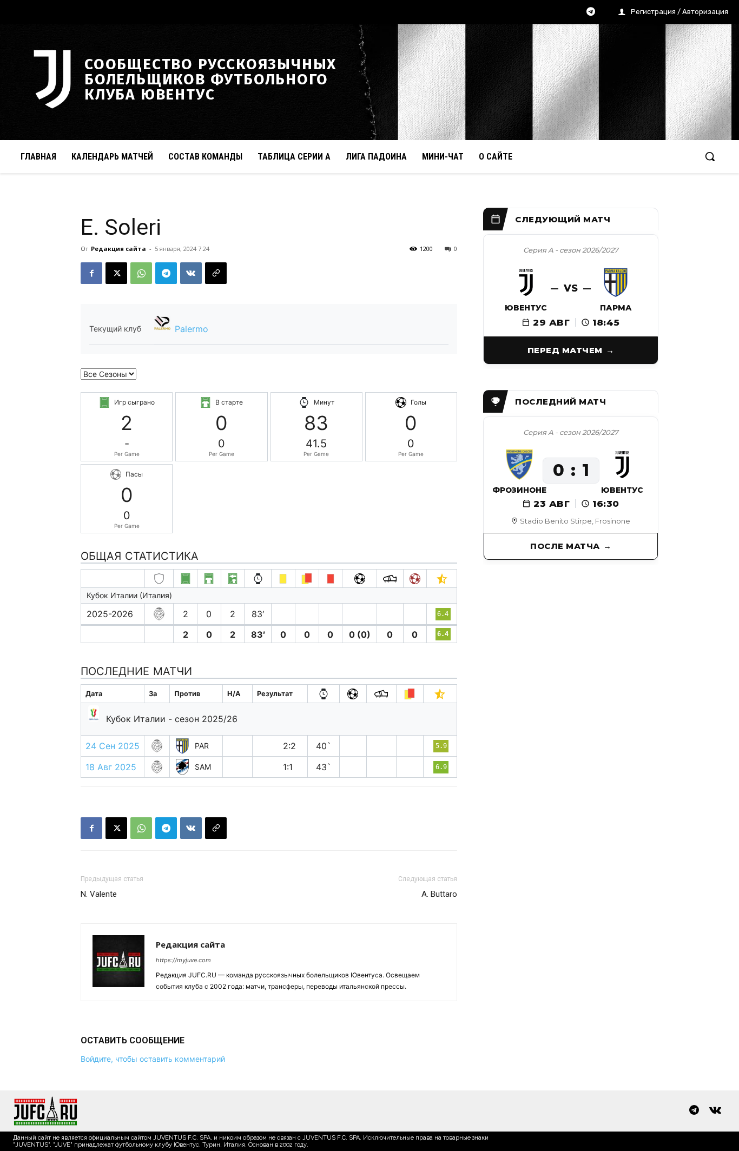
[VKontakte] (715, 1111)
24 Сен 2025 (112, 745)
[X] (116, 273)
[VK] (191, 273)
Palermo (191, 328)
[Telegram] (590, 12)
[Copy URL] (216, 273)
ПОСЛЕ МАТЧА (565, 546)
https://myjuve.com (183, 960)
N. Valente (99, 894)
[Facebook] (91, 273)
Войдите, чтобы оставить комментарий (153, 1058)
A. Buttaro (439, 894)
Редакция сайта (118, 248)
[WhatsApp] (141, 273)
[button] (710, 156)
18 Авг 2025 (110, 767)
